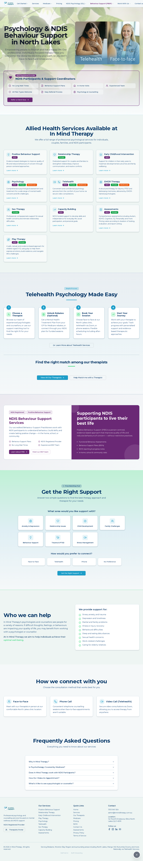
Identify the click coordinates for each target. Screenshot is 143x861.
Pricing (59, 4)
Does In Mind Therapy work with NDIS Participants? (52, 773)
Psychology (43, 821)
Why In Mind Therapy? (39, 762)
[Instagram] (113, 829)
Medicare (46, 4)
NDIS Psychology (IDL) (75, 4)
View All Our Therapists (51, 378)
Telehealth (42, 824)
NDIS (75, 824)
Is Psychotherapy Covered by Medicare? (47, 767)
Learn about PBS (18, 452)
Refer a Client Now (18, 100)
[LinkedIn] (116, 829)
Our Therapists (78, 815)
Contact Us (77, 827)
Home (75, 810)
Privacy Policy (78, 833)
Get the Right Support (70, 573)
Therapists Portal (16, 830)
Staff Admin (64, 853)
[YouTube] (120, 829)
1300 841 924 (113, 810)
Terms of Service (79, 836)
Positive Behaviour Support (49, 810)
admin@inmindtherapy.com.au (120, 813)
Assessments (43, 833)
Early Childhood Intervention (49, 815)
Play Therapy (43, 818)
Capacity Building (45, 830)
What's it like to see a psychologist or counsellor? (51, 784)
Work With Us (123, 4)
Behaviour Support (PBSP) (101, 4)
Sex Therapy (43, 827)
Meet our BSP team (40, 452)
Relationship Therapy (46, 812)
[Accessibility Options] (136, 854)
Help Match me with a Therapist (87, 378)
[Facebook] (109, 829)
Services (35, 4)
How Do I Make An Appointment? (44, 778)
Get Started (21, 4)
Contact (112, 806)
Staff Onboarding (76, 853)
